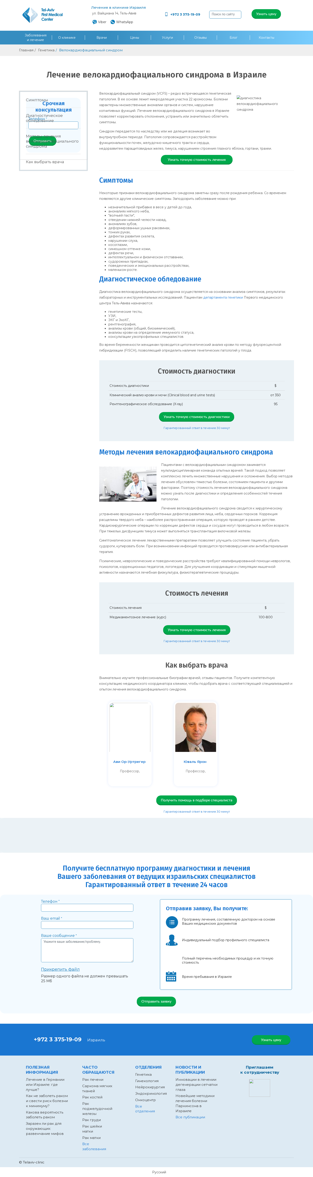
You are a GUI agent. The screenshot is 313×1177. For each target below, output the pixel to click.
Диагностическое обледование (44, 118)
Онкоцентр (145, 1100)
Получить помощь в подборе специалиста (196, 800)
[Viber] (205, 1041)
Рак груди (91, 1120)
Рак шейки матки (92, 1128)
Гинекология (147, 1081)
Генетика (143, 1074)
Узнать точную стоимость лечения (197, 160)
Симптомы (37, 100)
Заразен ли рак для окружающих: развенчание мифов (45, 1128)
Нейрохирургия (150, 1087)
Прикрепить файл (60, 969)
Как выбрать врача (45, 162)
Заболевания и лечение (36, 37)
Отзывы (200, 38)
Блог (233, 38)
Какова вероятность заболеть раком (44, 1114)
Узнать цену (266, 14)
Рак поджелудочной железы (97, 1108)
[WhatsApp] (189, 1041)
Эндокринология (151, 1093)
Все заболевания (94, 1146)
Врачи (101, 38)
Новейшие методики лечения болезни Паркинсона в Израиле (195, 1103)
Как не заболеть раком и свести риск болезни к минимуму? (47, 1101)
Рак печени (92, 1079)
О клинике (67, 38)
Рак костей (92, 1097)
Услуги (167, 38)
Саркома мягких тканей (97, 1088)
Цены (134, 38)
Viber (102, 22)
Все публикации (190, 1117)
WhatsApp (124, 22)
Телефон (50, 901)
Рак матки (91, 1138)
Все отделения (145, 1109)
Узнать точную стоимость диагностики (197, 417)
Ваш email (51, 918)
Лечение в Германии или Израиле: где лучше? (45, 1084)
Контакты (266, 38)
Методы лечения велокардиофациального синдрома (52, 141)
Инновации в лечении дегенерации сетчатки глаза (196, 1084)
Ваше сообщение (59, 935)
